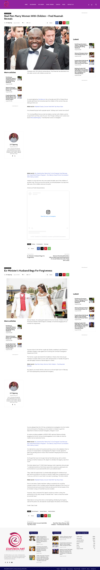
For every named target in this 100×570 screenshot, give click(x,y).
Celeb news (8, 13)
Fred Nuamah (40, 244)
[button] (96, 4)
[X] (60, 22)
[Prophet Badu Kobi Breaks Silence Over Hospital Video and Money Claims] (20, 96)
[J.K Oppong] (13, 137)
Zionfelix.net (41, 99)
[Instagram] (92, 5)
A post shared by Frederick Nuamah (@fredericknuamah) (48, 236)
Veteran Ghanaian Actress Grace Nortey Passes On (11, 89)
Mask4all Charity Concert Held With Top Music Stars (49, 106)
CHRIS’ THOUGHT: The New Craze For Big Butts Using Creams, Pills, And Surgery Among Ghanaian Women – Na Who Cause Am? (42, 558)
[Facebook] (89, 5)
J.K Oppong (9, 22)
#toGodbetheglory (36, 117)
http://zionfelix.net (14, 146)
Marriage (46, 244)
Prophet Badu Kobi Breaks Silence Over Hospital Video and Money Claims (11, 97)
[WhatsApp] (67, 22)
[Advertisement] (15, 116)
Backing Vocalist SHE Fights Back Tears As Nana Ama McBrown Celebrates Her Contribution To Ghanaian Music (81, 71)
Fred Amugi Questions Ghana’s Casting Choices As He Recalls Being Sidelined (11, 79)
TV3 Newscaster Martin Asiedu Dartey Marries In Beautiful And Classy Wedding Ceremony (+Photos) (42, 549)
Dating (33, 244)
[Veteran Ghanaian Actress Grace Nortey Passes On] (20, 89)
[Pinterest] (64, 22)
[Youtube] (12, 562)
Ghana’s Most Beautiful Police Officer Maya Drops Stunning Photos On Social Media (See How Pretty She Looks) (59, 258)
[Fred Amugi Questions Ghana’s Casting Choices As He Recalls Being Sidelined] (20, 78)
